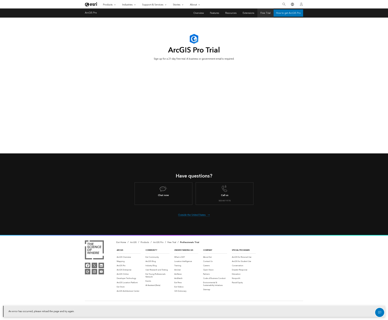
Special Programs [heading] (241, 250)
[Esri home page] (91, 4)
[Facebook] (87, 265)
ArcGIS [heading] (120, 250)
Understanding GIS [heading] (183, 250)
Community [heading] (151, 250)
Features (214, 13)
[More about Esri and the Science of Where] (94, 250)
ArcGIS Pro (91, 13)
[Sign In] (301, 4)
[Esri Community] (87, 271)
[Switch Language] (292, 4)
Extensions (248, 13)
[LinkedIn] (101, 265)
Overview (198, 13)
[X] (94, 265)
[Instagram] (94, 271)
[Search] (284, 4)
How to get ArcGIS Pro (288, 13)
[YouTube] (101, 271)
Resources (231, 13)
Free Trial (265, 13)
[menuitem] (129, 257)
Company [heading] (207, 250)
